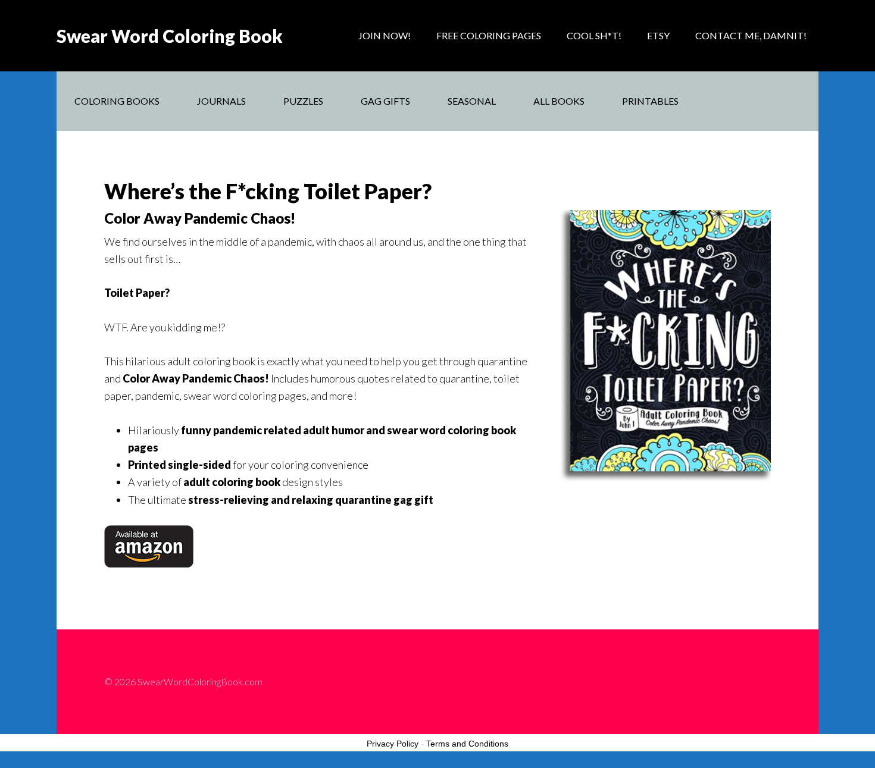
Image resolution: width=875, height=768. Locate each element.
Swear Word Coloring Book (170, 35)
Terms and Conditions (467, 743)
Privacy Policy (392, 743)
